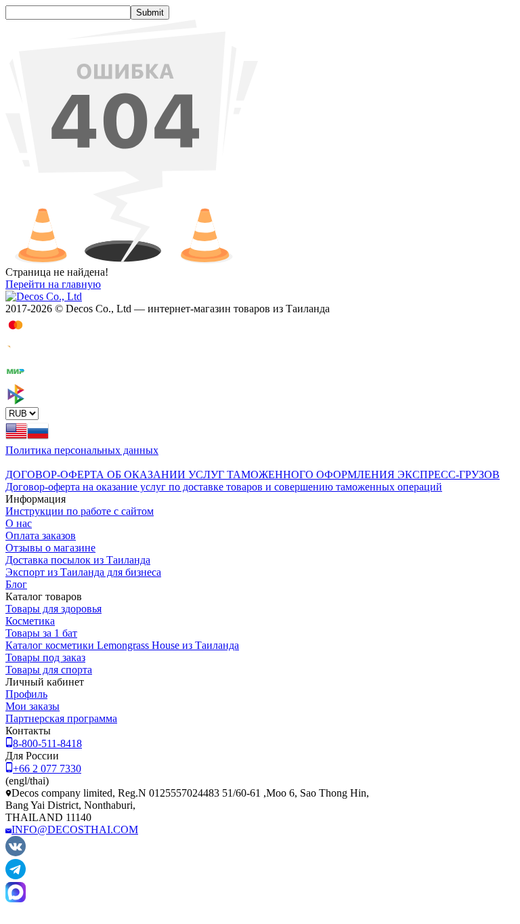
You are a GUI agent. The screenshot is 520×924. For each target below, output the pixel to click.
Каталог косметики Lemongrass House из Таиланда (122, 645)
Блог (16, 584)
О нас (18, 523)
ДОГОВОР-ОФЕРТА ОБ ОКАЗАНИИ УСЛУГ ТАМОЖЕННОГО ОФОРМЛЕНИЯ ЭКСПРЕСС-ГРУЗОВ (252, 474)
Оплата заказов (40, 535)
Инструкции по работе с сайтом (79, 511)
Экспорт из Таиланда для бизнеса (83, 572)
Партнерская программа (61, 718)
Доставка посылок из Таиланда (77, 560)
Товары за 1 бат (41, 633)
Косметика (30, 621)
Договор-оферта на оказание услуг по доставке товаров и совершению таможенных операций (223, 486)
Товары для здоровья (53, 608)
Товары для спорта (48, 669)
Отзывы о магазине (50, 547)
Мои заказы (32, 706)
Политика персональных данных (81, 450)
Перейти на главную (53, 284)
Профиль (26, 694)
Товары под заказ (45, 657)
